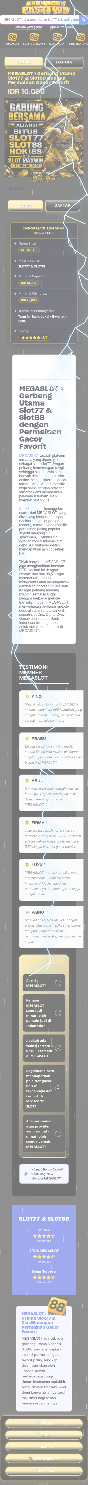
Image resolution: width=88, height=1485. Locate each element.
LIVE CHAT (46, 1472)
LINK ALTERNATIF (47, 1460)
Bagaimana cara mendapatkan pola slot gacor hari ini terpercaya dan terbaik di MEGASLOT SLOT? (40, 1088)
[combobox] (39, 19)
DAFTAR (64, 62)
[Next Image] (79, 138)
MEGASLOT (29, 456)
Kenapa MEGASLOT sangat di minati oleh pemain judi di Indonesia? (38, 1013)
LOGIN (24, 62)
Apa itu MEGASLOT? (36, 983)
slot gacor (44, 1484)
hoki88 (55, 586)
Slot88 (24, 509)
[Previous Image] (8, 138)
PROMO (46, 1422)
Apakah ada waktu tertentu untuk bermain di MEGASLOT (39, 1048)
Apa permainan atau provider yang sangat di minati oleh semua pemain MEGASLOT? (39, 1134)
